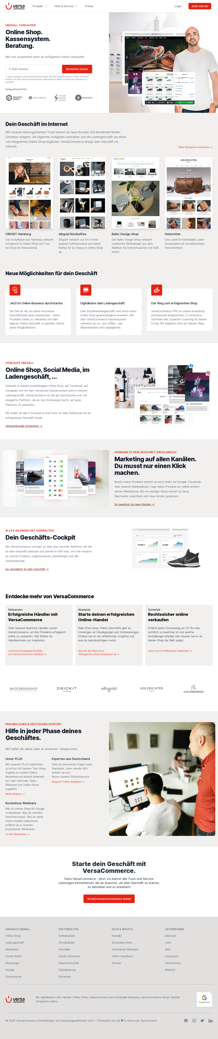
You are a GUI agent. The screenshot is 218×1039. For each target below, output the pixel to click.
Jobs (168, 942)
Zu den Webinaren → (17, 834)
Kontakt (117, 935)
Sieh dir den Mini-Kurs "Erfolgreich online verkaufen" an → (98, 652)
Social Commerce (69, 956)
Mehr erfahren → (15, 793)
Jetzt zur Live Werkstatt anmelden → (170, 650)
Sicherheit (65, 976)
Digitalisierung (67, 970)
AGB (167, 949)
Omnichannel (13, 976)
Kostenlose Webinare (125, 949)
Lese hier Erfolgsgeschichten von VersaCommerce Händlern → (27, 652)
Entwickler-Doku (122, 942)
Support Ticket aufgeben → (68, 781)
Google (9, 970)
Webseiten (12, 949)
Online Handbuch (122, 956)
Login (178, 6)
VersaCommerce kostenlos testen (109, 898)
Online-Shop (13, 935)
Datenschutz (173, 963)
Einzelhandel (66, 942)
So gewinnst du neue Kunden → (134, 504)
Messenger (12, 963)
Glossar (116, 963)
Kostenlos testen (77, 69)
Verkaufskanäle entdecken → (23, 426)
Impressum (171, 956)
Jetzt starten (199, 6)
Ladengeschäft (14, 942)
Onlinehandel (67, 935)
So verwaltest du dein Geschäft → (27, 569)
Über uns (170, 935)
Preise (89, 6)
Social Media (13, 956)
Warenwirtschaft (69, 963)
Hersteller (64, 949)
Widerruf (170, 970)
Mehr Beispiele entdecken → (196, 147)
